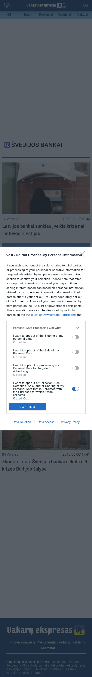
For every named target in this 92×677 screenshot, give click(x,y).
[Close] (84, 255)
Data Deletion (22, 422)
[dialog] (46, 338)
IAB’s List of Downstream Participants (51, 314)
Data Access (46, 422)
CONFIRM (27, 406)
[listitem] (46, 327)
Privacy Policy (70, 422)
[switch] (75, 337)
